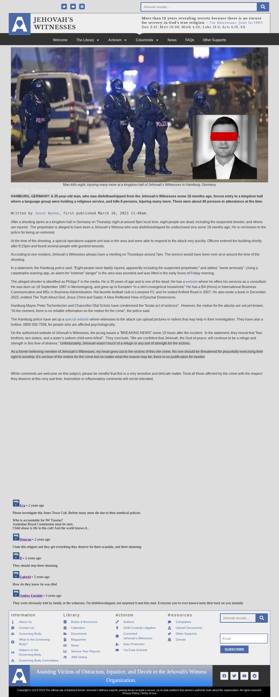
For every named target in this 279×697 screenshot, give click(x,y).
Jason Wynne (47, 213)
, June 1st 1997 (235, 23)
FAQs (189, 40)
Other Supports (214, 40)
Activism (114, 40)
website (192, 281)
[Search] (263, 6)
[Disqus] (139, 439)
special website (77, 319)
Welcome (60, 40)
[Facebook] (224, 676)
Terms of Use (149, 693)
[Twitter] (64, 6)
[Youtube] (73, 6)
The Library (85, 40)
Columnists (144, 40)
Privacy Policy (130, 693)
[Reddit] (82, 6)
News (172, 40)
